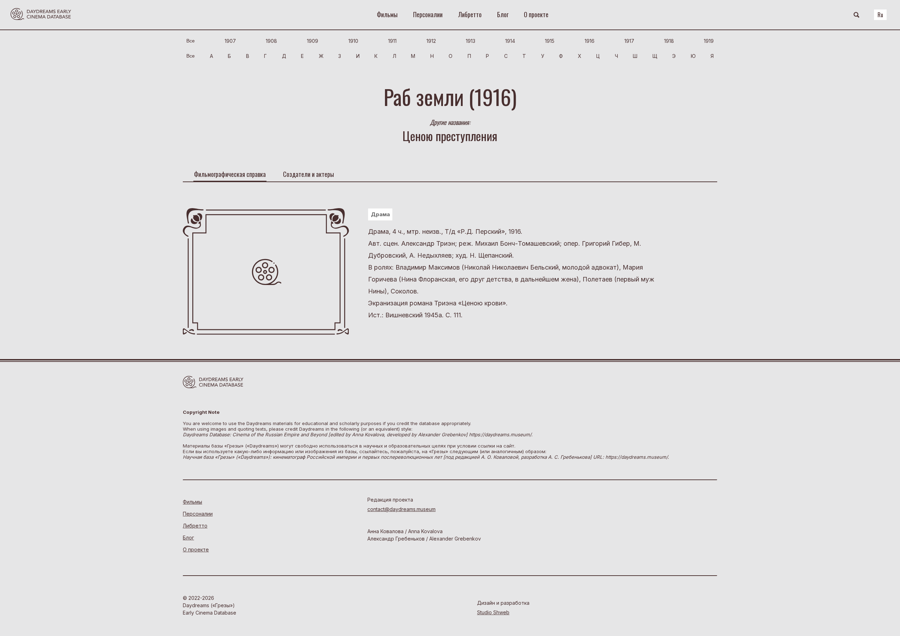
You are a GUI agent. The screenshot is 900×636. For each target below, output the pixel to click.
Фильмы (387, 14)
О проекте (536, 14)
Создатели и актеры (308, 174)
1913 (470, 41)
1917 (629, 41)
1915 (549, 41)
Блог (502, 14)
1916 (589, 41)
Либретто (470, 14)
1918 (669, 41)
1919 (709, 41)
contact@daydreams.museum (401, 509)
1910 (353, 41)
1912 (431, 41)
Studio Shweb (493, 612)
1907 (230, 41)
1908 (271, 41)
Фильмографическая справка (230, 174)
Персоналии (428, 14)
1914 (510, 41)
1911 (392, 41)
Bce (190, 41)
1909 (312, 41)
